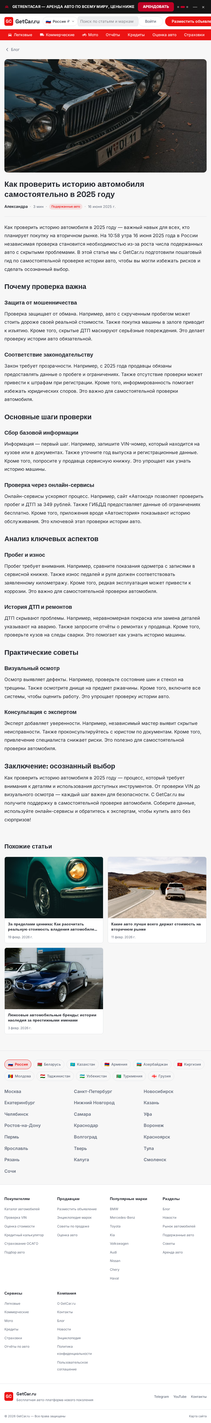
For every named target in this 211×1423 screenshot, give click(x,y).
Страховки (194, 34)
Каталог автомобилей (22, 1209)
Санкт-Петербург (93, 1091)
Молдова (19, 1076)
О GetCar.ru (66, 1303)
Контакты (65, 1312)
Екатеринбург (19, 1102)
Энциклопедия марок (74, 1217)
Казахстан (82, 1064)
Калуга (81, 1159)
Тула (149, 1148)
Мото (93, 34)
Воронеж (154, 1125)
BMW (114, 1209)
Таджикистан (55, 1076)
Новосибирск (158, 1091)
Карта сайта (198, 1416)
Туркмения (129, 1076)
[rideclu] (178, 7)
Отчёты (113, 34)
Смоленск (155, 1159)
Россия (18, 1064)
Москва (12, 1091)
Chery (115, 1269)
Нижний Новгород (94, 1102)
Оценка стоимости (19, 1226)
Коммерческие (60, 34)
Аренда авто (173, 1252)
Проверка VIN (15, 1217)
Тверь (80, 1148)
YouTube (180, 1397)
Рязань (12, 1159)
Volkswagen (119, 1243)
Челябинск (16, 1114)
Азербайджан (152, 1064)
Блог (15, 49)
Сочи (10, 1171)
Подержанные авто (178, 1235)
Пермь (11, 1137)
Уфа (148, 1114)
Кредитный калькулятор (24, 1235)
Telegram (161, 1397)
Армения (115, 1064)
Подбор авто (14, 1252)
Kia (112, 1235)
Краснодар (86, 1125)
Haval (114, 1278)
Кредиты (136, 34)
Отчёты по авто (16, 1346)
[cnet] (187, 7)
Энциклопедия (69, 1338)
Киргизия (189, 1064)
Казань (151, 1102)
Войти (150, 21)
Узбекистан (93, 1076)
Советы (169, 1243)
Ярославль (16, 1148)
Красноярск (157, 1137)
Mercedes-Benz (122, 1217)
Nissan (115, 1261)
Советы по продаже (73, 1226)
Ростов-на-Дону (22, 1125)
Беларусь (49, 1064)
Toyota (115, 1226)
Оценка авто (164, 34)
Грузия (161, 1076)
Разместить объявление (77, 1209)
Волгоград (85, 1137)
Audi (113, 1252)
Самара (82, 1114)
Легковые (23, 34)
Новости (169, 1217)
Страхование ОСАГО (21, 1243)
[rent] (183, 7)
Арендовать (156, 6)
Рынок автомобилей (179, 1226)
